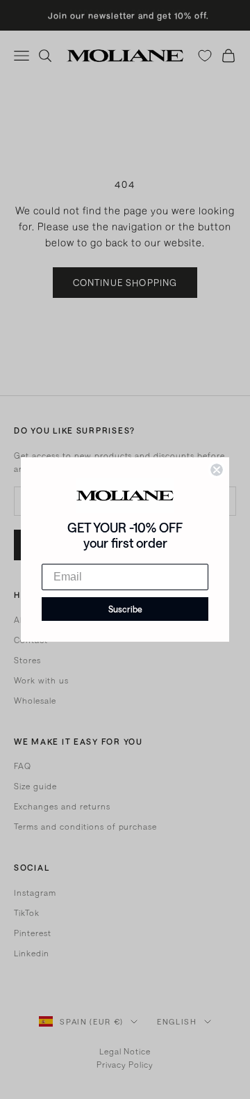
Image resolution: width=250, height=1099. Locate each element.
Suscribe (125, 609)
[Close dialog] (217, 470)
